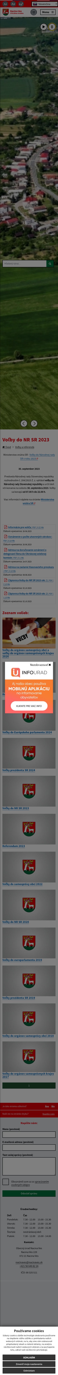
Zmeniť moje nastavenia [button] (29, 1364)
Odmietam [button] (29, 1370)
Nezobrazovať (39, 665)
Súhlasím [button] (29, 1357)
